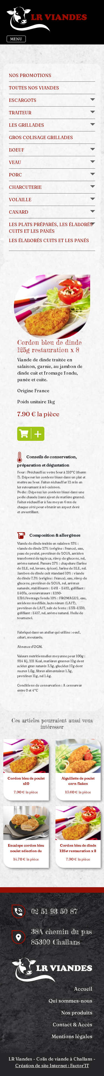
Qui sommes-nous (70, 1001)
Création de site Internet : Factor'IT (52, 1065)
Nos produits (76, 1012)
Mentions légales (72, 1036)
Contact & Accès (72, 1024)
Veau (15, 162)
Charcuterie (25, 187)
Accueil (83, 989)
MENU (16, 38)
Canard (18, 212)
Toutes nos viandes (34, 88)
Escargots (22, 100)
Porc (15, 174)
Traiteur (20, 112)
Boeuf (16, 150)
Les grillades (26, 125)
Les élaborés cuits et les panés (49, 240)
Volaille (20, 199)
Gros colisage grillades (41, 137)
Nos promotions (30, 75)
